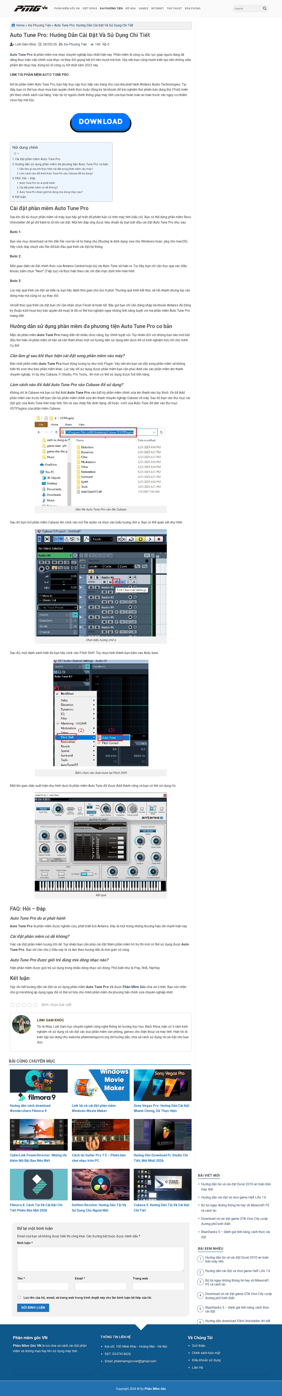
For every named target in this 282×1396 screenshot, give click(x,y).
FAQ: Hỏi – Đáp (25, 178)
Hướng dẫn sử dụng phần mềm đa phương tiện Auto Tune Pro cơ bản (61, 164)
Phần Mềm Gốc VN (67, 8)
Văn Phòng (192, 8)
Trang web (140, 1278)
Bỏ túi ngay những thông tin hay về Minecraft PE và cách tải (235, 1208)
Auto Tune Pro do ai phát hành (37, 182)
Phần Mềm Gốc (134, 987)
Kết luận (20, 197)
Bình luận (25, 1243)
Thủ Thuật (174, 8)
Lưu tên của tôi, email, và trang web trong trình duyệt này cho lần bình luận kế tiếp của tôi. (88, 1298)
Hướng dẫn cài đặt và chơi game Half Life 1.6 (233, 1197)
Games (143, 8)
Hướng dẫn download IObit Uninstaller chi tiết (237, 1321)
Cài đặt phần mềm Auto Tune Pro (37, 159)
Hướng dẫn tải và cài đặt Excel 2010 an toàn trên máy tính (236, 1186)
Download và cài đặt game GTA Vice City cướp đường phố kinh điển (234, 1221)
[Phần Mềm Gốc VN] (30, 8)
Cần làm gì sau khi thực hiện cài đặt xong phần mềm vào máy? (56, 168)
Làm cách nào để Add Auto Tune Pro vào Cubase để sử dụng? (56, 173)
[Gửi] (264, 8)
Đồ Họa (131, 8)
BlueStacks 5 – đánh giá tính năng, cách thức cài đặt (235, 1234)
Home (20, 25)
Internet (157, 8)
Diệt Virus (90, 8)
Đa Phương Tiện (111, 8)
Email (80, 1278)
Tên (21, 1278)
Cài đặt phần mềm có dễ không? (38, 187)
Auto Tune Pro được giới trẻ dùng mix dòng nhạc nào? (51, 192)
